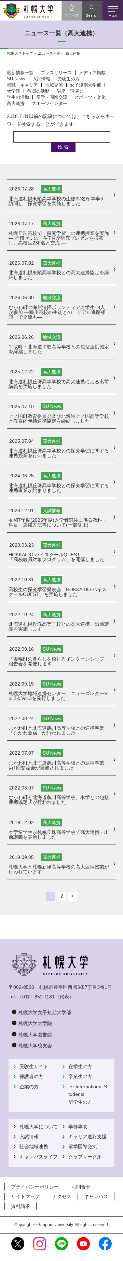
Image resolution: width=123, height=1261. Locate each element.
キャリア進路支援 (87, 1136)
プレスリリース (56, 72)
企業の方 (29, 1086)
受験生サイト (33, 1066)
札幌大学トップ (20, 53)
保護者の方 (31, 1076)
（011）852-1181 (36, 996)
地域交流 (54, 85)
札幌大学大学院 (35, 1023)
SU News (16, 78)
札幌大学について (38, 1126)
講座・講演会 (70, 91)
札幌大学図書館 (35, 1034)
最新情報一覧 (20, 72)
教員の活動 (38, 91)
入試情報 (41, 78)
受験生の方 (68, 78)
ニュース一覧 (49, 53)
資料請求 (20, 1206)
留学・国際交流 (51, 97)
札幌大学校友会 (35, 1045)
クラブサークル (85, 1156)
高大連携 (16, 103)
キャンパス (96, 1196)
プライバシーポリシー (35, 1187)
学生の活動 (18, 97)
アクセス (61, 1196)
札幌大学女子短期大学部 (44, 1012)
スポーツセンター (49, 103)
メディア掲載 (92, 72)
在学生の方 (80, 1066)
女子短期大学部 (85, 85)
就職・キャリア (22, 85)
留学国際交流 (82, 1146)
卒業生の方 (80, 1076)
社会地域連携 (33, 1146)
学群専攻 (77, 1126)
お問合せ (81, 1187)
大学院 (13, 91)
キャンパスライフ (38, 1156)
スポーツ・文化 (90, 97)
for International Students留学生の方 (87, 1094)
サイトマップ (25, 1196)
